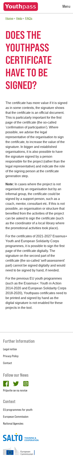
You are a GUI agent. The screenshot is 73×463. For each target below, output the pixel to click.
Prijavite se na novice (15, 390)
